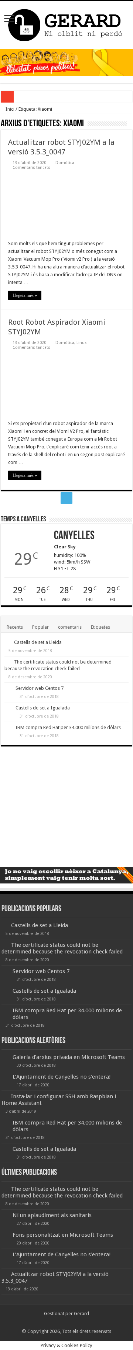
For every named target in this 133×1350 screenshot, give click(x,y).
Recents (15, 627)
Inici (9, 109)
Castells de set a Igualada (43, 708)
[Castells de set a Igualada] (8, 708)
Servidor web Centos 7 (40, 688)
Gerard (81, 1313)
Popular (40, 627)
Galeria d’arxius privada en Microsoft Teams (69, 1057)
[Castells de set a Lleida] (7, 642)
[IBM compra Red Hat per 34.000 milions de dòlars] (8, 728)
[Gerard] (66, 24)
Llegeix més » (25, 295)
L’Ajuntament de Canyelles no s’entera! (62, 1076)
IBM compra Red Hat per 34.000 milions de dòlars (68, 727)
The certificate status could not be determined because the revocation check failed (62, 948)
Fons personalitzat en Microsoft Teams (63, 1235)
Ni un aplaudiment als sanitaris (52, 1215)
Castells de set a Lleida (38, 642)
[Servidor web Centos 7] (8, 688)
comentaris (70, 627)
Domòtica (64, 162)
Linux (81, 342)
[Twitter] (66, 498)
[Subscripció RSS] (130, 124)
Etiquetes (100, 627)
